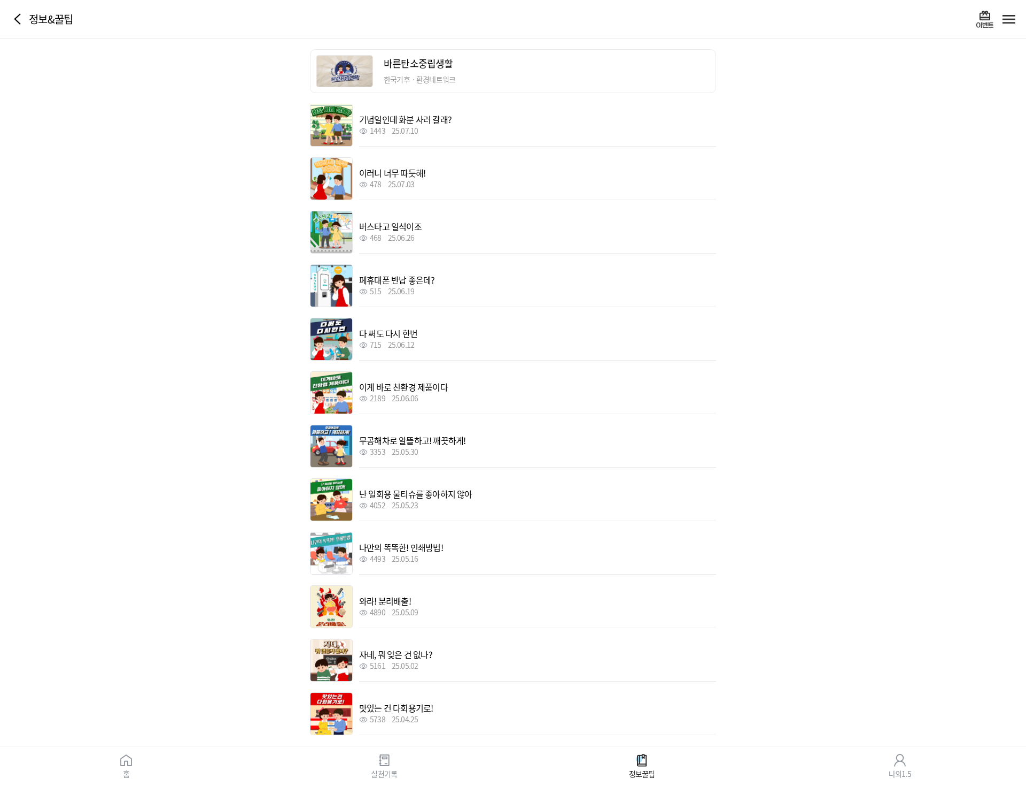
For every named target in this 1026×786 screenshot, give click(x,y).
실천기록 (384, 773)
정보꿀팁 (642, 773)
